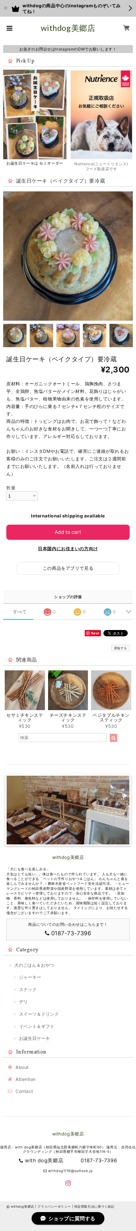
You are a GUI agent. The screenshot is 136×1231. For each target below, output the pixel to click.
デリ (23, 1001)
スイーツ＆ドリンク (39, 1014)
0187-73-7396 (71, 933)
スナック (28, 989)
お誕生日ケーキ (34, 1038)
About (22, 1067)
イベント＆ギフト (36, 1026)
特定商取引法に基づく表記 (94, 1206)
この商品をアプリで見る (68, 568)
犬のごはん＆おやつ (34, 965)
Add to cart (68, 532)
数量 (10, 487)
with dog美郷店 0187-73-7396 (71, 1160)
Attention (25, 1079)
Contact (24, 1091)
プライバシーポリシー (54, 1206)
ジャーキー (30, 977)
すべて (20, 612)
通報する (120, 648)
